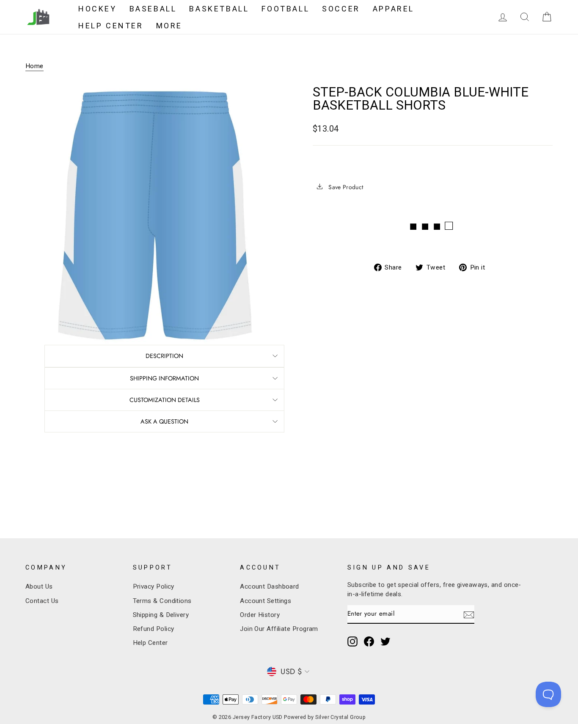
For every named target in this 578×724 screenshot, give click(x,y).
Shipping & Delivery (161, 615)
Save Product (345, 187)
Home (34, 66)
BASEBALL (153, 8)
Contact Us (42, 601)
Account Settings (265, 601)
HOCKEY (97, 8)
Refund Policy (153, 629)
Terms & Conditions (162, 601)
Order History (260, 615)
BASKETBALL (219, 8)
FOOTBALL (285, 8)
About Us (39, 586)
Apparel (393, 8)
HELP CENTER (110, 25)
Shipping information (164, 378)
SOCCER (341, 8)
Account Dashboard (269, 586)
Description (164, 356)
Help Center (150, 643)
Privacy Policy (153, 586)
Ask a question (164, 421)
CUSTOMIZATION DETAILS (164, 400)
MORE (169, 25)
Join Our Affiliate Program (279, 629)
